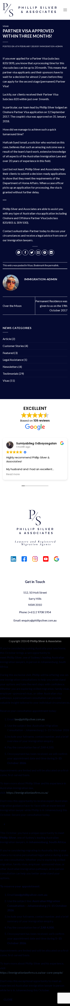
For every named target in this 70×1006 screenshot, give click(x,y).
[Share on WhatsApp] (19, 252)
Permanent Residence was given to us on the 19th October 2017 (51, 305)
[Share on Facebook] (25, 252)
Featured (8, 353)
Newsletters (10, 366)
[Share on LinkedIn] (51, 252)
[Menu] (65, 9)
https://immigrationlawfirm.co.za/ (27, 792)
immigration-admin (51, 46)
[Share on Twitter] (32, 252)
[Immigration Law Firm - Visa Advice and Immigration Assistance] (30, 10)
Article (7, 338)
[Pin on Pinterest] (45, 252)
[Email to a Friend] (38, 252)
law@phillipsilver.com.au (30, 719)
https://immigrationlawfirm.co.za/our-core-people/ (31, 972)
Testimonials (10, 373)
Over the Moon (12, 305)
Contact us (9, 231)
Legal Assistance (13, 359)
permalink (53, 265)
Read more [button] (13, 474)
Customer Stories (13, 345)
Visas (6, 26)
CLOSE (8, 999)
